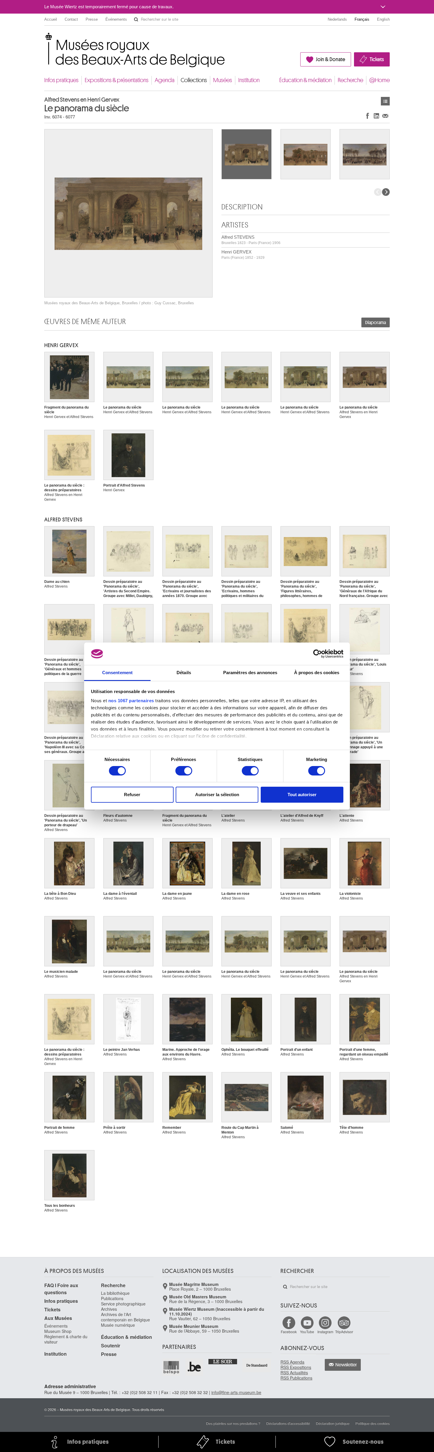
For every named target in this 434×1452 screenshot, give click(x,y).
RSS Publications (296, 1378)
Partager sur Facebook (367, 115)
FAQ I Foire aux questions (61, 1289)
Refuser (132, 794)
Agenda (164, 80)
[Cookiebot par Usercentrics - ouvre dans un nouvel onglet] (317, 653)
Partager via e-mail (385, 115)
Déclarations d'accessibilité (288, 1423)
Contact (71, 19)
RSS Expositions (295, 1367)
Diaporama (375, 322)
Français (362, 19)
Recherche (350, 80)
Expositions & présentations (117, 80)
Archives (109, 1309)
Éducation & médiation (305, 80)
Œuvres (385, 101)
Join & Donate (330, 59)
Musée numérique (118, 1325)
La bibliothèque (115, 1293)
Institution (249, 80)
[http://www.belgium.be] (194, 1367)
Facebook (289, 1331)
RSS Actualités (294, 1372)
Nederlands (337, 19)
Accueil (50, 19)
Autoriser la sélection (217, 794)
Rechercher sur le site (136, 19)
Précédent (378, 192)
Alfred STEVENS (250, 240)
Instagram (325, 1331)
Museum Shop (57, 1331)
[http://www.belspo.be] (171, 1367)
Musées (222, 80)
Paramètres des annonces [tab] (250, 672)
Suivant (386, 192)
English (383, 19)
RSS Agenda (292, 1362)
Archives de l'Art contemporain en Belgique (125, 1317)
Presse (92, 19)
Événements (116, 19)
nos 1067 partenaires (131, 700)
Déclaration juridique (333, 1423)
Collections (194, 80)
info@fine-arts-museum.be (236, 1392)
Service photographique (123, 1303)
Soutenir (110, 1345)
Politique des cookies (372, 1423)
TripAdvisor (344, 1331)
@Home (379, 80)
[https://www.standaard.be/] (257, 1365)
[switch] (183, 770)
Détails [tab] (184, 672)
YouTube (307, 1331)
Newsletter (346, 1364)
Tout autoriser (302, 794)
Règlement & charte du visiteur (65, 1339)
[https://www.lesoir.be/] (223, 1361)
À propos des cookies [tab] (317, 672)
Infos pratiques (61, 80)
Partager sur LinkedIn (376, 115)
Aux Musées (58, 1318)
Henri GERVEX (243, 254)
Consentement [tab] (117, 672)
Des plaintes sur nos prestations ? (233, 1423)
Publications (112, 1298)
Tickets (377, 59)
